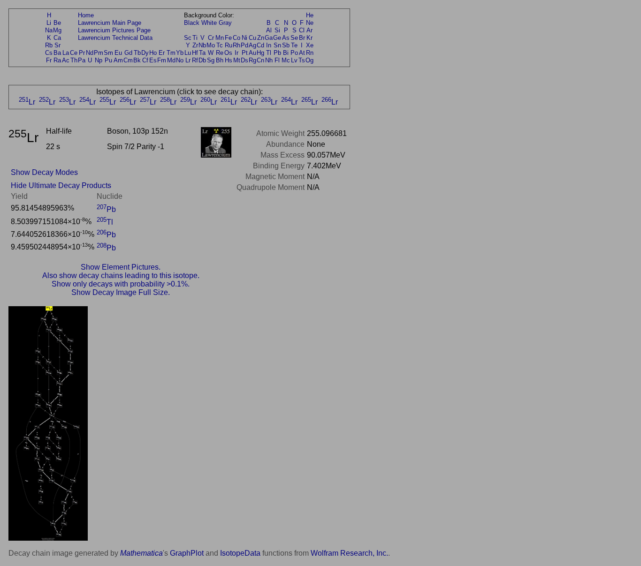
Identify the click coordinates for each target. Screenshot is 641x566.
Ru (228, 45)
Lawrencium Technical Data (115, 37)
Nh (269, 60)
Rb (49, 45)
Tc (219, 45)
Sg (210, 60)
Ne (309, 22)
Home (86, 15)
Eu (118, 52)
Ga (269, 37)
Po (294, 52)
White (209, 22)
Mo (210, 45)
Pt (245, 52)
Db (202, 60)
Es (153, 60)
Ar (309, 30)
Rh (236, 45)
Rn (309, 52)
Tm (171, 52)
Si (277, 30)
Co (236, 37)
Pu (108, 60)
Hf (195, 52)
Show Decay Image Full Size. (120, 292)
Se (294, 37)
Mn (219, 37)
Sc (187, 37)
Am (118, 60)
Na (49, 30)
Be (57, 22)
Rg (252, 60)
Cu (252, 37)
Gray (225, 22)
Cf (145, 60)
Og (309, 60)
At (302, 52)
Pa (81, 60)
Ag (252, 45)
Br (302, 37)
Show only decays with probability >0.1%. (121, 284)
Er (162, 52)
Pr (82, 52)
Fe (228, 37)
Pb (277, 52)
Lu (187, 52)
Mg (57, 30)
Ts (301, 60)
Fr (49, 60)
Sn (277, 45)
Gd (128, 52)
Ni (244, 37)
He (309, 15)
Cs (49, 52)
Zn (260, 37)
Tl (268, 52)
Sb (286, 45)
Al (269, 30)
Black (191, 22)
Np (98, 60)
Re (219, 52)
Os (228, 52)
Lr (188, 60)
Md (171, 60)
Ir (236, 52)
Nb (202, 45)
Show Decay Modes (44, 172)
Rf (195, 60)
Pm (98, 52)
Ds (244, 60)
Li (48, 22)
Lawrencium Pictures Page (114, 30)
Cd (260, 45)
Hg (260, 52)
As (286, 37)
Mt (236, 60)
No (179, 60)
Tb (137, 52)
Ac (65, 60)
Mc (286, 60)
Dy (145, 52)
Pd (244, 45)
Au (252, 52)
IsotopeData (240, 553)
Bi (286, 52)
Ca (57, 37)
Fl (277, 60)
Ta (202, 52)
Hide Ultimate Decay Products (61, 185)
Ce (73, 52)
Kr (309, 37)
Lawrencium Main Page (109, 22)
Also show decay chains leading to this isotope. (120, 275)
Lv (294, 60)
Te (294, 45)
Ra (57, 60)
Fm (161, 60)
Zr (195, 45)
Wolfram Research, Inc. (349, 553)
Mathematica (141, 553)
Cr (211, 37)
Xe (309, 45)
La (65, 52)
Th (73, 60)
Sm (108, 52)
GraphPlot (187, 553)
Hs (228, 60)
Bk (137, 60)
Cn (260, 60)
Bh (219, 60)
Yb (179, 52)
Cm (128, 60)
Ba (57, 52)
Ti (195, 37)
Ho (153, 52)
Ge (277, 37)
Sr (57, 45)
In (268, 45)
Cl (302, 30)
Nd (89, 52)
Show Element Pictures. (120, 267)
